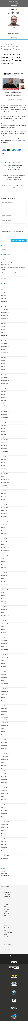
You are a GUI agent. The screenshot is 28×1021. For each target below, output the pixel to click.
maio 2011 (3, 804)
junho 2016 (4, 632)
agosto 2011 (4, 796)
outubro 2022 (4, 417)
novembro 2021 (5, 448)
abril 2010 (3, 841)
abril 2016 (3, 638)
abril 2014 (3, 705)
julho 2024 (3, 357)
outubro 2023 (4, 383)
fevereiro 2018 (4, 575)
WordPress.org (4, 877)
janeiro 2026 (4, 306)
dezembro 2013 (5, 717)
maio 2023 (3, 397)
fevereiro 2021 (4, 473)
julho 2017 (3, 595)
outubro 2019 (4, 519)
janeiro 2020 (4, 510)
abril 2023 (3, 400)
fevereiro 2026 (4, 304)
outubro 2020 (4, 485)
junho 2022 (4, 428)
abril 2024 (3, 366)
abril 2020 (3, 502)
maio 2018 (3, 567)
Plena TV (6, 937)
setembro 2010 (4, 827)
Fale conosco (11, 3)
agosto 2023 (4, 388)
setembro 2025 (4, 318)
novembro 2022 (5, 414)
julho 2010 (3, 833)
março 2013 (4, 742)
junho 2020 (4, 496)
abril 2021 (3, 468)
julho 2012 (3, 765)
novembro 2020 (5, 482)
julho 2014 (3, 697)
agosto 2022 (4, 422)
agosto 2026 (4, 287)
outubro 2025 (4, 315)
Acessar (3, 871)
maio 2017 (3, 601)
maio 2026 (3, 295)
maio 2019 (3, 533)
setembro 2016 (4, 623)
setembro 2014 (4, 691)
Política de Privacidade (6, 864)
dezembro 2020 (5, 479)
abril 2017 (3, 604)
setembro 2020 (4, 488)
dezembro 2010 (5, 819)
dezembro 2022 (5, 411)
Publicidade (7, 897)
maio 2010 (3, 838)
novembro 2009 (5, 855)
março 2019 (4, 538)
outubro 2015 (4, 654)
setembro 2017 (4, 589)
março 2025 (4, 335)
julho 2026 (3, 290)
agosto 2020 (4, 490)
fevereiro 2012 (4, 779)
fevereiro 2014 (4, 711)
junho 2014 (4, 700)
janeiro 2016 (4, 646)
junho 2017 (4, 598)
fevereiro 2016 (4, 643)
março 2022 (4, 437)
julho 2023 (3, 391)
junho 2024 (4, 360)
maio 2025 (3, 329)
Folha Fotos (7, 946)
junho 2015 (4, 666)
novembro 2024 (5, 346)
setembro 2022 (4, 420)
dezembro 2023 (5, 377)
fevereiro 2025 (4, 338)
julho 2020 (3, 493)
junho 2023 (4, 394)
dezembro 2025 (5, 309)
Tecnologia (7, 949)
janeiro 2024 (4, 374)
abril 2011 (3, 807)
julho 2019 (3, 527)
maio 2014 (3, 703)
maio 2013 (3, 737)
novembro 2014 (5, 686)
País (5, 906)
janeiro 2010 (4, 850)
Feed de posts (4, 873)
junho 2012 (4, 768)
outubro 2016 (4, 620)
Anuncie (17, 3)
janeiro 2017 (4, 612)
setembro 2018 (4, 555)
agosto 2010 (4, 830)
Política (6, 915)
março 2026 (4, 301)
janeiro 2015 (4, 680)
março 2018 (4, 572)
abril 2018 (3, 570)
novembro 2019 (5, 516)
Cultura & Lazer (8, 932)
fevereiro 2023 (4, 406)
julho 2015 (3, 663)
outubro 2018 (4, 553)
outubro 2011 (4, 790)
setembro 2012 (4, 759)
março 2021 (4, 471)
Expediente (7, 894)
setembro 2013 (4, 725)
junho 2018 (4, 564)
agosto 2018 (4, 558)
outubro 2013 (4, 722)
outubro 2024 (4, 349)
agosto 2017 (4, 592)
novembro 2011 (5, 787)
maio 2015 (3, 669)
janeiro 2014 (4, 714)
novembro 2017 (5, 584)
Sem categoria (7, 49)
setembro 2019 (4, 522)
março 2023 (4, 403)
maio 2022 (3, 431)
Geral (5, 918)
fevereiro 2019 (4, 541)
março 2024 (4, 369)
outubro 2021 (4, 451)
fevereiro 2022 (4, 439)
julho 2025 (3, 323)
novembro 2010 (5, 821)
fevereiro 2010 (4, 847)
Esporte (6, 930)
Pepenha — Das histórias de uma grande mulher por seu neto (14, 176)
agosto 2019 (4, 524)
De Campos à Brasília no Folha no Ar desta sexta (14, 186)
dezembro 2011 (5, 785)
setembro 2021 (4, 454)
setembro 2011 (4, 793)
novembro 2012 (5, 753)
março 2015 (4, 674)
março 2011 (4, 810)
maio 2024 (3, 363)
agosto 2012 (4, 762)
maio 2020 (3, 499)
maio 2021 (3, 465)
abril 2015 (3, 671)
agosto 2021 (4, 456)
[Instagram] (16, 6)
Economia (6, 928)
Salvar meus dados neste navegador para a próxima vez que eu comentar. (12, 232)
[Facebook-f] (12, 6)
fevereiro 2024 (4, 372)
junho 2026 (4, 292)
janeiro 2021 (4, 476)
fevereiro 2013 (4, 745)
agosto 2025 (4, 321)
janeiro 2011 (4, 816)
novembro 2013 (5, 720)
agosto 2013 (4, 728)
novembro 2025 (5, 312)
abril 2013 (3, 739)
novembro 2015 (5, 652)
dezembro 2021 (5, 445)
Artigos (6, 925)
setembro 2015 (4, 657)
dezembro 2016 (5, 615)
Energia (6, 911)
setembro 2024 (4, 352)
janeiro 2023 (4, 408)
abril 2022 (3, 434)
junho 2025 (4, 326)
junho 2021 (4, 462)
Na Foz (6, 904)
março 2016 (4, 640)
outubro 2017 (4, 587)
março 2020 (4, 504)
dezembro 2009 (5, 853)
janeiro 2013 (4, 748)
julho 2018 (3, 561)
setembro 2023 (4, 386)
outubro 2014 (4, 688)
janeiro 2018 (4, 578)
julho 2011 (3, 799)
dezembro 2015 (5, 649)
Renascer (6, 909)
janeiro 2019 (4, 544)
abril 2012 (3, 773)
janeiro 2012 (4, 782)
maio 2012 (3, 770)
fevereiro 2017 (4, 609)
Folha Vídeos (7, 944)
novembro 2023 (5, 380)
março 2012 (4, 776)
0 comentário (18, 49)
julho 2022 (3, 425)
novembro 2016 (5, 618)
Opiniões (14, 12)
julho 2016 (3, 629)
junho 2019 (4, 530)
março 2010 (4, 844)
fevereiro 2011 (4, 813)
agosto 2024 (4, 355)
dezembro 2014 (5, 683)
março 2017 (4, 606)
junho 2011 (4, 802)
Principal (6, 913)
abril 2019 (3, 536)
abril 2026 (3, 298)
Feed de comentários (5, 875)
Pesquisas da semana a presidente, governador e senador (14, 166)
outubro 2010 (4, 824)
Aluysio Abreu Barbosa (9, 44)
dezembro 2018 (5, 547)
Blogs (5, 934)
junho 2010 (4, 836)
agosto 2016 (4, 626)
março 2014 (4, 708)
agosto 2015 (4, 660)
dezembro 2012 (5, 751)
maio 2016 (3, 635)
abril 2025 (3, 332)
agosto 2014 (4, 694)
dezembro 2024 (5, 343)
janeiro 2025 (4, 340)
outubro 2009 (4, 858)
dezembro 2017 (5, 581)
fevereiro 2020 (4, 507)
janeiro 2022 (4, 442)
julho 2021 (3, 459)
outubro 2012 (4, 756)
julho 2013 (3, 731)
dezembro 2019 (5, 513)
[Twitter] (14, 6)
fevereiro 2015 (4, 677)
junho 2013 (4, 734)
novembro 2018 (5, 550)
